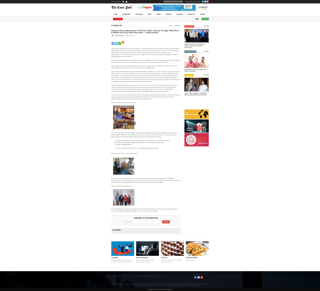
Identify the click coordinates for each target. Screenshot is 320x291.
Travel (205, 19)
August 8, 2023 (154, 148)
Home (115, 14)
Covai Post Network (119, 35)
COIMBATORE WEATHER (196, 103)
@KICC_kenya (118, 142)
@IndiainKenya (127, 142)
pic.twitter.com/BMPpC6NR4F (123, 144)
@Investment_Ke (142, 142)
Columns (179, 14)
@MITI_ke (134, 142)
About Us (158, 276)
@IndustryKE (151, 142)
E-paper (202, 14)
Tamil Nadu (139, 14)
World (158, 14)
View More (206, 26)
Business (168, 14)
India (149, 14)
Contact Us (191, 14)
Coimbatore (126, 14)
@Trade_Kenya (159, 142)
